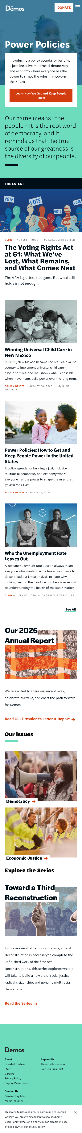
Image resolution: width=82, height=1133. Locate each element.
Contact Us (11, 1091)
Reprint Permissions (17, 1083)
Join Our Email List (52, 1069)
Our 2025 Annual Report (29, 635)
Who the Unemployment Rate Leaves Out (36, 555)
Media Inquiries (14, 1101)
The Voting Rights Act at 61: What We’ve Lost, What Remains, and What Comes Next (40, 257)
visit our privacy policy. (31, 1126)
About (8, 1059)
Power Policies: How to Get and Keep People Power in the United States (39, 455)
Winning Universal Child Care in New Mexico (38, 352)
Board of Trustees (15, 1064)
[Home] (15, 12)
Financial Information (53, 1064)
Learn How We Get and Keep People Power (41, 95)
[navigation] (78, 7)
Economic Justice (24, 858)
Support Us (48, 1059)
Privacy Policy (13, 1078)
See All (70, 609)
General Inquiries (15, 1096)
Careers (9, 1073)
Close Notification (75, 1119)
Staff (7, 1069)
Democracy (18, 801)
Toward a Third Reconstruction (31, 892)
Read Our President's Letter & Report (37, 718)
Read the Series (18, 1003)
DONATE (64, 7)
